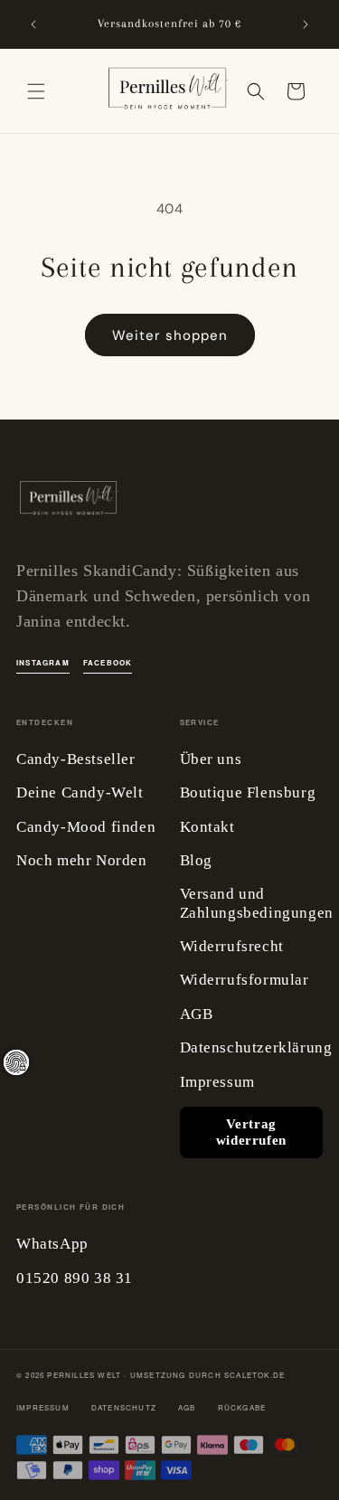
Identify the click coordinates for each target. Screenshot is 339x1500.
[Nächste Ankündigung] (305, 24)
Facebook (108, 662)
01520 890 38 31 (74, 1278)
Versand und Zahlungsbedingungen (257, 902)
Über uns (211, 759)
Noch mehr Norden (81, 860)
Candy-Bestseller (76, 759)
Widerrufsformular (244, 979)
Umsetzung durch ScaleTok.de (207, 1375)
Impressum (217, 1081)
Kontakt (207, 826)
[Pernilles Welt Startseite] (67, 502)
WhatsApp (52, 1243)
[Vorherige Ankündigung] (33, 24)
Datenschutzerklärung (256, 1047)
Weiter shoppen (170, 335)
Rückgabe (242, 1407)
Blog (196, 860)
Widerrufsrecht (232, 946)
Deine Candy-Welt (80, 792)
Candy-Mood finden (85, 826)
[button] (36, 91)
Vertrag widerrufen (251, 1132)
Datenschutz (123, 1407)
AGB (196, 1014)
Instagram (43, 662)
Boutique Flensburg (248, 792)
